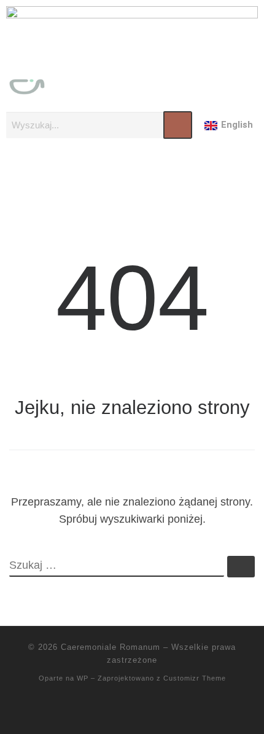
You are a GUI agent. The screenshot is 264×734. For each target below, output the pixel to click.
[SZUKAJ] (116, 566)
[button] (132, 174)
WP (82, 678)
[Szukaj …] (241, 566)
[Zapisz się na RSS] (132, 710)
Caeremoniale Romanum (110, 647)
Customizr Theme (194, 678)
